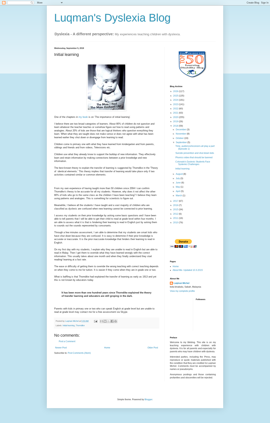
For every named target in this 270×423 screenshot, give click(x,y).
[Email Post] (95, 321)
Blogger (148, 399)
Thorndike (80, 325)
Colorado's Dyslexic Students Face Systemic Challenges (192, 163)
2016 (176, 205)
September (181, 142)
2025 (176, 95)
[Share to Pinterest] (115, 321)
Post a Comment (67, 341)
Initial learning (69, 325)
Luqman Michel (181, 283)
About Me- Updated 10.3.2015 (188, 270)
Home (107, 347)
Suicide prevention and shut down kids (194, 153)
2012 (176, 214)
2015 (176, 209)
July (178, 178)
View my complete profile (182, 291)
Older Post (152, 347)
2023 (176, 104)
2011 (176, 218)
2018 (176, 126)
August (179, 174)
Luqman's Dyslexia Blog (112, 18)
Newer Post (61, 347)
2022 (176, 108)
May (178, 187)
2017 (176, 201)
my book (83, 117)
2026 (176, 91)
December (181, 129)
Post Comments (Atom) (79, 353)
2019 (176, 121)
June (178, 182)
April (178, 191)
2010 (176, 222)
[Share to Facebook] (112, 321)
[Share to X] (108, 321)
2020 (176, 117)
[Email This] (101, 321)
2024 (176, 100)
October (180, 138)
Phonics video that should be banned (194, 157)
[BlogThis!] (105, 321)
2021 (176, 113)
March (179, 195)
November (181, 133)
